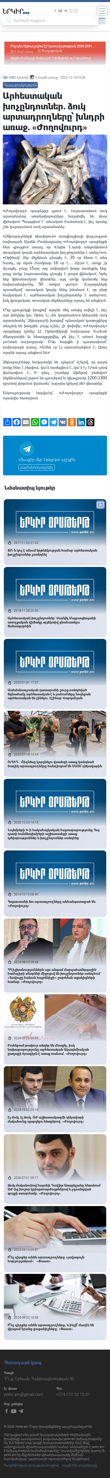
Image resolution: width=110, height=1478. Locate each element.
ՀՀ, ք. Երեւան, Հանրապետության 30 (39, 1378)
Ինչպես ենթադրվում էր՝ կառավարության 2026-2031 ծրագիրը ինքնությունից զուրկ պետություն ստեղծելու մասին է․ (51, 46)
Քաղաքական (52, 51)
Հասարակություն (20, 85)
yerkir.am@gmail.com (23, 1394)
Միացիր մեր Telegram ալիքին (47, 459)
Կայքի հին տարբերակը (79, 1465)
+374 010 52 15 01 (73, 1394)
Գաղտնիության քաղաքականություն (31, 1465)
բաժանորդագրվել (36, 467)
